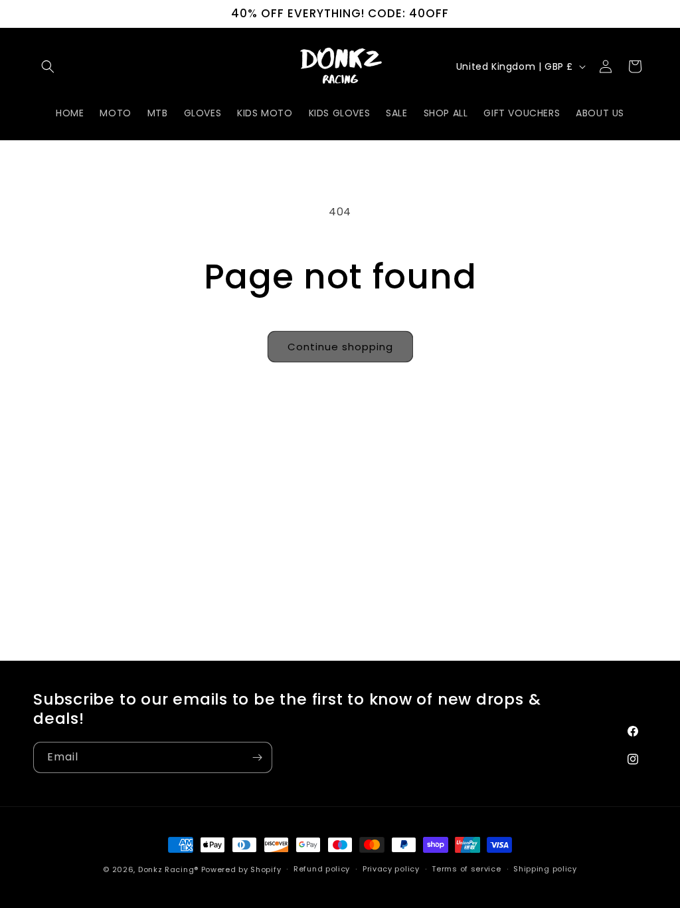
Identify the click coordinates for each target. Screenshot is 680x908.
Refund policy (322, 868)
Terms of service (466, 868)
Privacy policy (391, 868)
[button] (47, 66)
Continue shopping (340, 347)
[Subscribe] (257, 757)
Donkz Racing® (168, 869)
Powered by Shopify (241, 869)
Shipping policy (545, 868)
